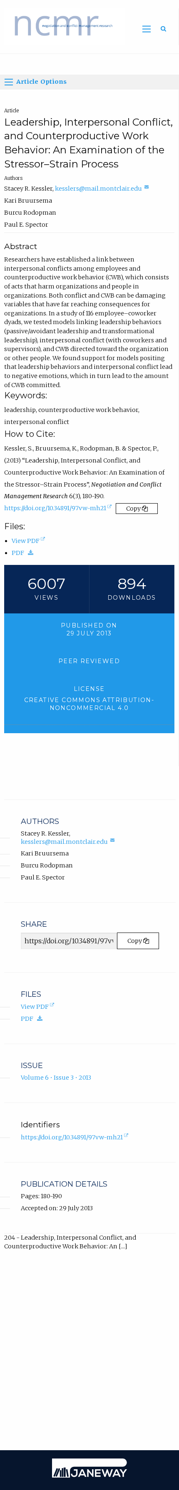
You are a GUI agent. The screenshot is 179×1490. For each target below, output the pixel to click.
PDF (24, 553)
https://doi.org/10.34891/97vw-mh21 (58, 510)
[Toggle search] (163, 29)
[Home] (62, 26)
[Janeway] (89, 1475)
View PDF (29, 541)
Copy (134, 508)
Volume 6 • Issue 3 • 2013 (56, 1077)
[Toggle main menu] (147, 29)
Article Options (40, 82)
